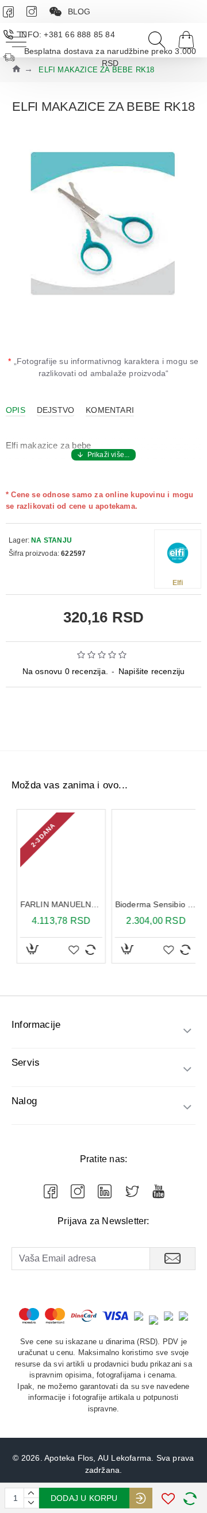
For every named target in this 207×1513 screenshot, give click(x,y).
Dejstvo (55, 410)
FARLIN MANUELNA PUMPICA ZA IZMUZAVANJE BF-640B (56, 904)
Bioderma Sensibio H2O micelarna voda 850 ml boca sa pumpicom (151, 904)
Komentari (110, 410)
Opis (15, 410)
